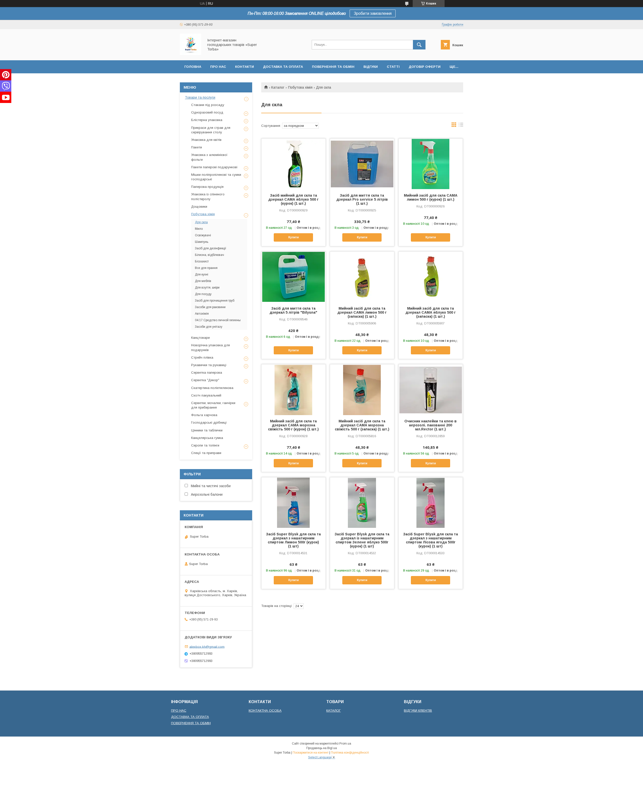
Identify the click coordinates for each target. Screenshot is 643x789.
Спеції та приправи (206, 453)
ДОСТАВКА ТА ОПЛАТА (190, 717)
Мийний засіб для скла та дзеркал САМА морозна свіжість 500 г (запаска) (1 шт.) (362, 425)
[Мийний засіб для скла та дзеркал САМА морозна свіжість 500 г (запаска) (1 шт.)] (362, 389)
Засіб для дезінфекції (210, 248)
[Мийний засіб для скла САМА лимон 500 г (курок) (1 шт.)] (431, 164)
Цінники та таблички (207, 430)
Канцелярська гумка (207, 438)
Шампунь (201, 242)
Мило (199, 229)
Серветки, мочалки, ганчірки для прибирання (213, 405)
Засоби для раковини (210, 307)
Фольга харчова (204, 415)
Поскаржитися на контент (311, 752)
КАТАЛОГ (333, 710)
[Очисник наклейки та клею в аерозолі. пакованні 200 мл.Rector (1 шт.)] (431, 389)
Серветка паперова (206, 372)
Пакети (196, 147)
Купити (293, 237)
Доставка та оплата (283, 67)
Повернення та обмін (333, 67)
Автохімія (202, 313)
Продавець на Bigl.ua (321, 748)
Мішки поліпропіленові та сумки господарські (216, 177)
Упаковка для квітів (206, 140)
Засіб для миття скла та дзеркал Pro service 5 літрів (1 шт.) (362, 199)
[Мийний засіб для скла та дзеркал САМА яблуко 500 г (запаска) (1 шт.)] (431, 277)
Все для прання (206, 268)
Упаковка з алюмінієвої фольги (209, 157)
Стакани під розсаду (207, 105)
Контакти (244, 67)
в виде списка (461, 125)
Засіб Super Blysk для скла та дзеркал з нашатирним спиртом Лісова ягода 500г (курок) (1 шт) (430, 540)
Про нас (218, 67)
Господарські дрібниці (209, 422)
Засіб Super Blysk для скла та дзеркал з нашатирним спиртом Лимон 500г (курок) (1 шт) (293, 540)
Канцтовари (200, 338)
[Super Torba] (190, 54)
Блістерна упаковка (206, 120)
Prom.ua (345, 743)
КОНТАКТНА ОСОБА (265, 710)
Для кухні (201, 274)
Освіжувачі (203, 235)
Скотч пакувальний (206, 395)
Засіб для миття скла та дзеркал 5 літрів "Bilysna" (293, 310)
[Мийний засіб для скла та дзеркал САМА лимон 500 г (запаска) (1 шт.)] (362, 277)
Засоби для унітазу (208, 326)
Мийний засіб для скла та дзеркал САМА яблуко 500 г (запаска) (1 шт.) (430, 312)
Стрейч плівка (202, 357)
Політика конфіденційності (350, 752)
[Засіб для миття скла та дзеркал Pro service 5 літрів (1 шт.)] (362, 164)
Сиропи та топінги (205, 445)
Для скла (201, 222)
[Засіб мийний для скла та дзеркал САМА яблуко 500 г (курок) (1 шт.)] (293, 164)
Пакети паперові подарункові (214, 167)
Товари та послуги (200, 97)
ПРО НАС (178, 710)
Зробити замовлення (373, 13)
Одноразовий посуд (207, 112)
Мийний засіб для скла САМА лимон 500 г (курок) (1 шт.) (430, 197)
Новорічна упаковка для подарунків (210, 347)
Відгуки (370, 67)
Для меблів (203, 281)
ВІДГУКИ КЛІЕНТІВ (418, 710)
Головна (192, 67)
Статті (393, 67)
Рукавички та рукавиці (208, 365)
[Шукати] (419, 44)
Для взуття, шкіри (207, 287)
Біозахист (202, 261)
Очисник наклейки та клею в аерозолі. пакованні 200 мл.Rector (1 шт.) (430, 425)
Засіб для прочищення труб (214, 300)
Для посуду (203, 294)
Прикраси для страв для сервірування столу (210, 130)
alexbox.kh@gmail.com (207, 646)
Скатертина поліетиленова (212, 388)
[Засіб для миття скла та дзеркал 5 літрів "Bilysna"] (293, 277)
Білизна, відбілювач (209, 255)
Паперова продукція (207, 187)
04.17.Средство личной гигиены (218, 320)
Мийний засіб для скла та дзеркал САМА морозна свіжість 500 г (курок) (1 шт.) (293, 425)
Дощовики (199, 206)
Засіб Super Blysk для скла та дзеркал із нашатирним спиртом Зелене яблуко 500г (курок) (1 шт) (362, 540)
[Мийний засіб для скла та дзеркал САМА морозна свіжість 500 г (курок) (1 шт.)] (293, 389)
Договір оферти (425, 67)
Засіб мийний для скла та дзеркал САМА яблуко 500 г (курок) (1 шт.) (293, 199)
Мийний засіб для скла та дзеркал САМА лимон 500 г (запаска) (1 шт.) (362, 312)
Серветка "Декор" (205, 380)
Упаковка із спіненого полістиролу (208, 196)
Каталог (277, 87)
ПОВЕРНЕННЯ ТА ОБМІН (191, 723)
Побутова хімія (300, 87)
